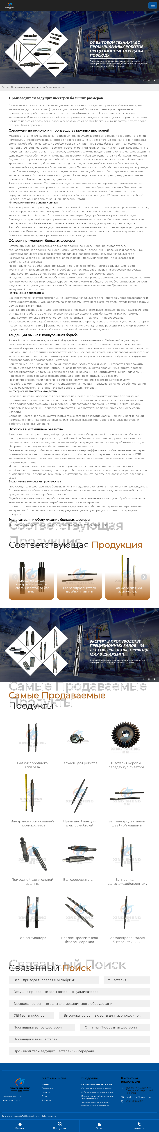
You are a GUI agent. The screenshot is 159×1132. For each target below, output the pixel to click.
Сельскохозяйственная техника (96, 1084)
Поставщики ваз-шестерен (36, 1039)
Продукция (47, 1088)
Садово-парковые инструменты (96, 1088)
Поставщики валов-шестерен (38, 1027)
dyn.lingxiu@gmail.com (139, 1097)
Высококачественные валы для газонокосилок (102, 1015)
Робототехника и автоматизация (97, 1092)
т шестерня (117, 980)
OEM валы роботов (29, 1015)
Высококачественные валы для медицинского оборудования (64, 1004)
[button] (144, 577)
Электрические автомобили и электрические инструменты (95, 1103)
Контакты (46, 1100)
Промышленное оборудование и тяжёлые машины (97, 1097)
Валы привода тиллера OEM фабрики (44, 980)
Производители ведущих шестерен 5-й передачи (54, 1051)
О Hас (44, 1096)
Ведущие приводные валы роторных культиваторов (56, 992)
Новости (46, 1092)
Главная (5, 87)
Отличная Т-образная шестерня (111, 1027)
